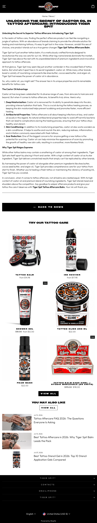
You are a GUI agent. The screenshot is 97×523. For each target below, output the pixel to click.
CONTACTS (48, 484)
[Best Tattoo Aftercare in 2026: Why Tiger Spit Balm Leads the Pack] (17, 441)
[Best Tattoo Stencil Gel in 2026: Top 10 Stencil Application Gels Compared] (17, 459)
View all (48, 393)
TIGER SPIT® (48, 478)
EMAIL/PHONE (48, 491)
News (51, 16)
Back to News (50, 207)
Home (44, 16)
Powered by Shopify (48, 521)
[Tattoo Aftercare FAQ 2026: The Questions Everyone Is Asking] (17, 422)
